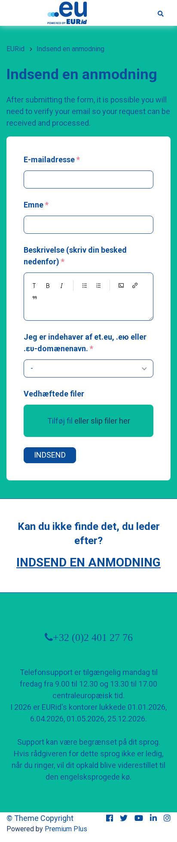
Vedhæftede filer (54, 393)
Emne (33, 204)
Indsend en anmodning (88, 562)
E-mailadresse (49, 159)
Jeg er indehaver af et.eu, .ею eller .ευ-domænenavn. (85, 342)
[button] (34, 285)
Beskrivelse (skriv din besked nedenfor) (75, 255)
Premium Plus (66, 829)
